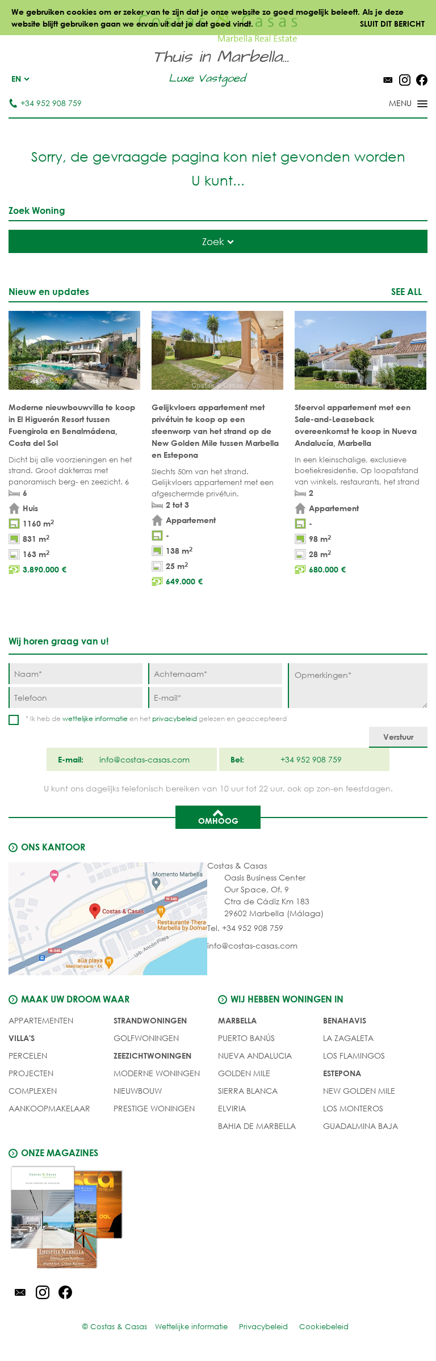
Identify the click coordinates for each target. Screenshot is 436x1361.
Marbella (237, 1020)
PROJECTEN (31, 1073)
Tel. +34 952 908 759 (245, 927)
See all (406, 291)
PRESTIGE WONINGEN (154, 1108)
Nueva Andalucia (255, 1055)
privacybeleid (174, 718)
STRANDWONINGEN (150, 1020)
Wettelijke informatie (191, 1326)
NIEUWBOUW (138, 1090)
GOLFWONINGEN (146, 1038)
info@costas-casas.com (252, 945)
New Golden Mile (359, 1090)
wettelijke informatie (95, 718)
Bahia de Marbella (257, 1125)
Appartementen (41, 1020)
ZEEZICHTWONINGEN (152, 1055)
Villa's (22, 1038)
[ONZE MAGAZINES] (113, 1219)
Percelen (28, 1055)
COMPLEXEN (33, 1090)
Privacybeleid (263, 1326)
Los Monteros (353, 1108)
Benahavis (344, 1020)
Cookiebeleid (324, 1326)
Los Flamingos (354, 1055)
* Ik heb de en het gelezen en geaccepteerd (156, 718)
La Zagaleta (348, 1038)
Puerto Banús (246, 1038)
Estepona (342, 1073)
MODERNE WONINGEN (157, 1073)
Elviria (232, 1108)
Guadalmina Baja (360, 1125)
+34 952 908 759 (51, 103)
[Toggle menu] (393, 104)
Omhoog (218, 820)
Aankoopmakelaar (49, 1108)
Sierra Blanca (248, 1090)
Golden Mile (244, 1073)
